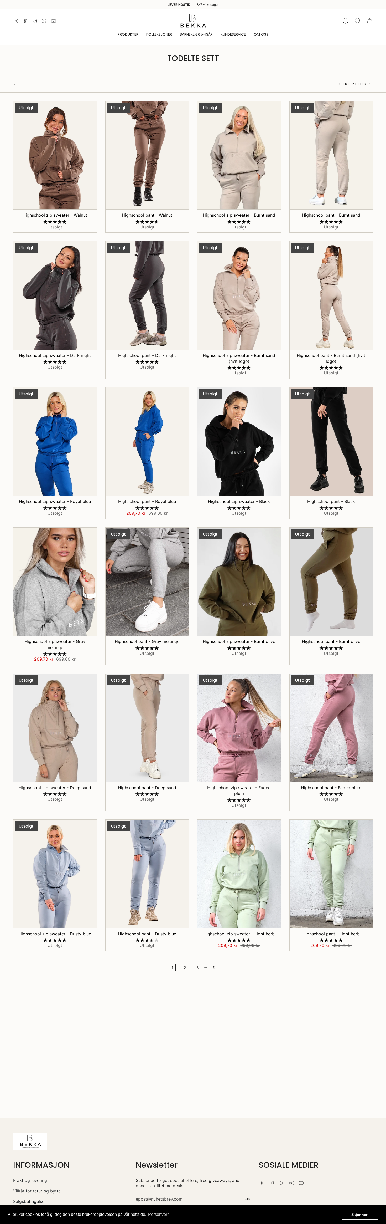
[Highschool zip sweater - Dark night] (55, 295)
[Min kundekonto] (346, 20)
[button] (128, 34)
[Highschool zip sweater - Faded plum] (239, 728)
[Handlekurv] (370, 20)
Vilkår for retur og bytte (37, 1191)
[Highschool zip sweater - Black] (239, 441)
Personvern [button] (159, 1214)
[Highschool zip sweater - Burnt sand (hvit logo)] (239, 295)
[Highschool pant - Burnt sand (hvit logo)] (331, 295)
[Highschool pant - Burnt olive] (331, 582)
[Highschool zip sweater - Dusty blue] (55, 874)
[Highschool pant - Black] (331, 441)
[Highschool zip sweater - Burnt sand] (239, 155)
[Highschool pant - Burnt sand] (331, 155)
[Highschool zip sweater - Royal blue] (55, 441)
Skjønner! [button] (360, 1214)
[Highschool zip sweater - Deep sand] (55, 728)
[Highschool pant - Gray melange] (147, 582)
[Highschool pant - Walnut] (147, 155)
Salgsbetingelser (29, 1201)
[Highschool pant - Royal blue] (147, 441)
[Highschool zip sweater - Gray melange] (55, 582)
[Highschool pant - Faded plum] (331, 728)
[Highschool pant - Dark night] (147, 295)
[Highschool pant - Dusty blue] (147, 874)
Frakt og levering (30, 1180)
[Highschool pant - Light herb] (331, 874)
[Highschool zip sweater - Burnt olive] (239, 582)
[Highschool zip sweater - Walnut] (55, 155)
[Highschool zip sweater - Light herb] (239, 874)
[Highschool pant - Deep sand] (147, 728)
